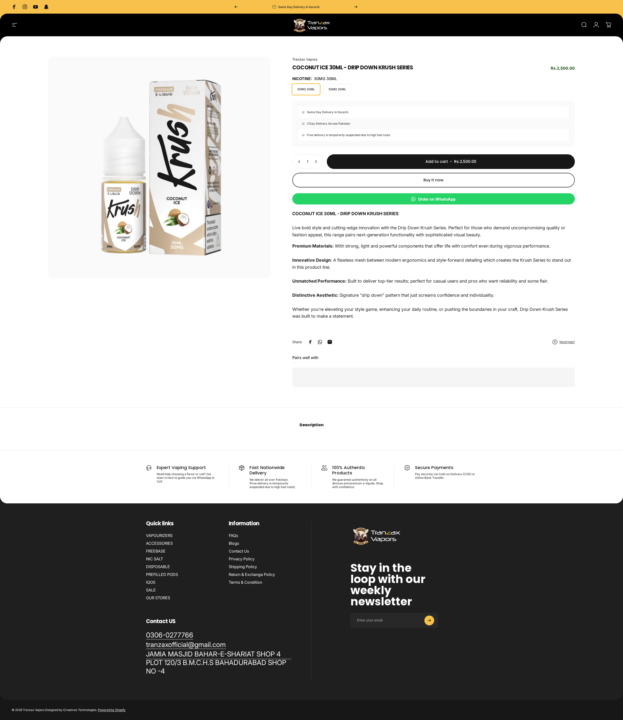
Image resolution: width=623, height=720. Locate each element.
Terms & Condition (245, 582)
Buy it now (433, 180)
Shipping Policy (243, 566)
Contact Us (239, 551)
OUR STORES (158, 597)
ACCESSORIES (159, 543)
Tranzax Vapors (304, 59)
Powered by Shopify (112, 710)
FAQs (233, 535)
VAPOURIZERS (159, 535)
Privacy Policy (242, 558)
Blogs (234, 543)
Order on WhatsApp (437, 199)
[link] (218, 662)
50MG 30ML (337, 89)
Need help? (567, 342)
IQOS (150, 582)
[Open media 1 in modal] (159, 168)
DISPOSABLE (158, 566)
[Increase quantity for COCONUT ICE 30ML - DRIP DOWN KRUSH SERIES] (317, 162)
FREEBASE (155, 551)
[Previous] (236, 7)
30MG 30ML (306, 89)
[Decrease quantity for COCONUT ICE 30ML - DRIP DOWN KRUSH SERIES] (298, 162)
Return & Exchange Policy (252, 574)
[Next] (355, 7)
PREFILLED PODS (162, 574)
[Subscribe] (429, 620)
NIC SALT (154, 558)
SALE (151, 590)
